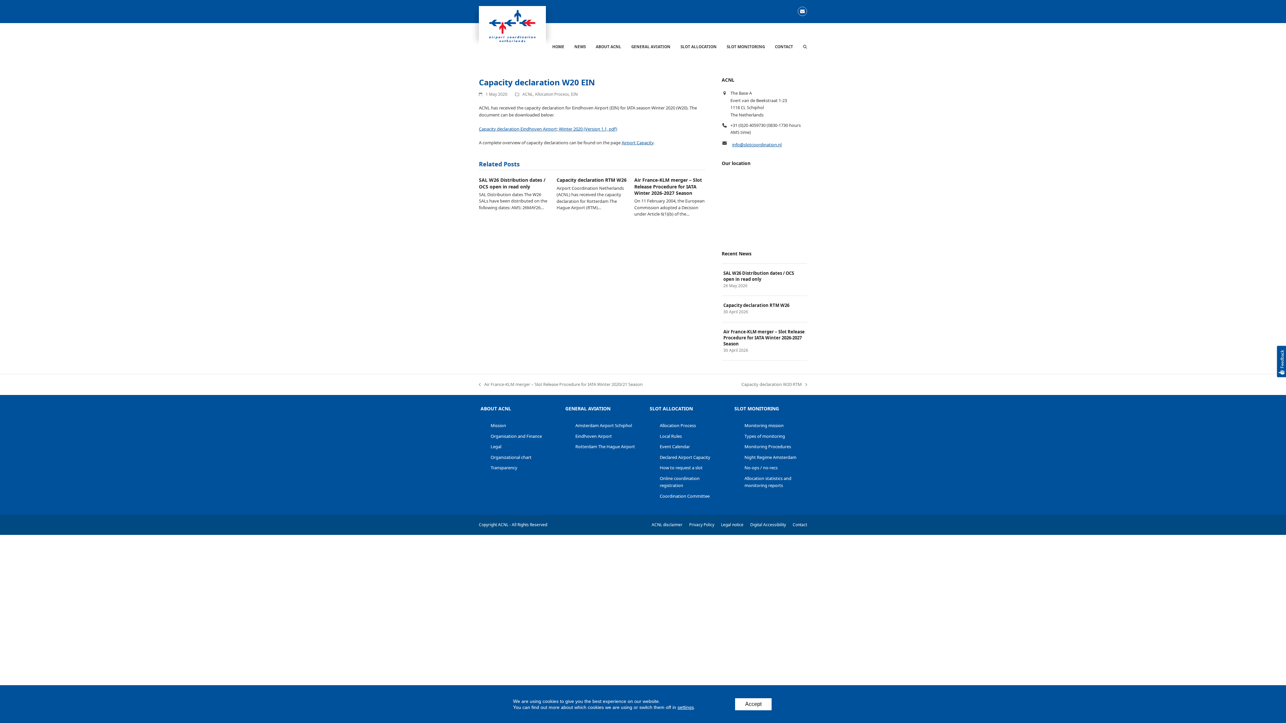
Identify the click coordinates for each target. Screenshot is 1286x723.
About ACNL (496, 408)
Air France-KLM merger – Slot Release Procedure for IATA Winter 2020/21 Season (561, 384)
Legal (496, 447)
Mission (498, 425)
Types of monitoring (764, 436)
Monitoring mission (764, 425)
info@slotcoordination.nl (757, 145)
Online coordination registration (680, 481)
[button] (805, 46)
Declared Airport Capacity (685, 457)
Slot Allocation (671, 408)
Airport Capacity (637, 143)
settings (685, 707)
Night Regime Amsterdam (770, 457)
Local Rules (671, 436)
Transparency (504, 468)
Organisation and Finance (516, 436)
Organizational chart (511, 457)
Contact (800, 525)
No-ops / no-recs (761, 468)
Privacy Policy (701, 525)
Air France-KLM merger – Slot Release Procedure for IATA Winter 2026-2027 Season (668, 186)
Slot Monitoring (756, 408)
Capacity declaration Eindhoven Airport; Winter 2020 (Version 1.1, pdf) (548, 129)
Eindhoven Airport (593, 436)
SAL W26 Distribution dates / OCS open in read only (512, 183)
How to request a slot (681, 468)
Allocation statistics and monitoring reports (767, 481)
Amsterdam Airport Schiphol (603, 425)
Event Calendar (675, 447)
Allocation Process (552, 94)
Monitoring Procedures (767, 447)
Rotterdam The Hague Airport (605, 447)
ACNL (527, 94)
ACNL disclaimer (667, 525)
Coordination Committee (685, 496)
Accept (753, 704)
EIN (574, 94)
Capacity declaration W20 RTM (771, 384)
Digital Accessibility (768, 525)
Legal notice (732, 525)
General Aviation (588, 408)
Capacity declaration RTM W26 (592, 180)
